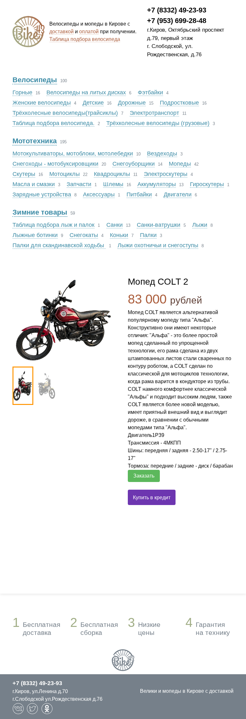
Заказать (143, 475)
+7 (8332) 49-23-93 (176, 10)
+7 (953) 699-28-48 (176, 21)
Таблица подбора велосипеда (84, 39)
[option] (65, 319)
